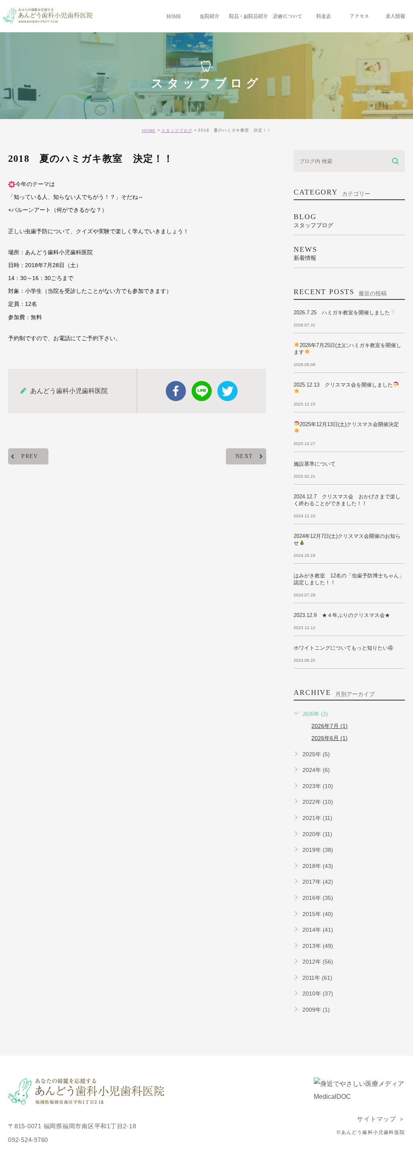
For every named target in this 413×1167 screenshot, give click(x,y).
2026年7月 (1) (329, 726)
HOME (149, 130)
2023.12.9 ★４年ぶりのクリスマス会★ (342, 615)
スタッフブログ (176, 130)
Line (202, 391)
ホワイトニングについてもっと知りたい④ (343, 648)
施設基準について (315, 464)
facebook (176, 391)
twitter (227, 391)
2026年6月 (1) (329, 738)
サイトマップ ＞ (381, 1118)
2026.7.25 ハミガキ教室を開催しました (342, 313)
